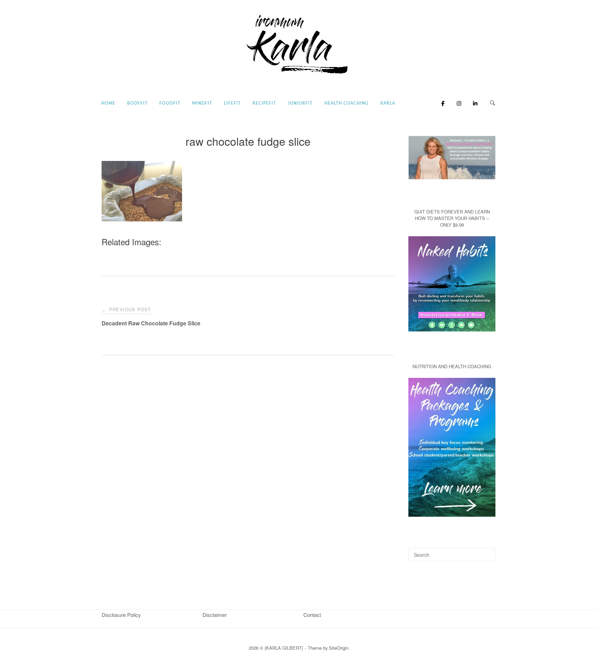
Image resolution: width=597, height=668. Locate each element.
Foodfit (169, 103)
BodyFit (137, 103)
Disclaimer (214, 614)
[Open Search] (492, 103)
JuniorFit (300, 103)
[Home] (298, 74)
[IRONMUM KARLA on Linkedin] (473, 103)
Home (108, 103)
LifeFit (232, 103)
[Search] (487, 551)
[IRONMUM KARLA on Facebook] (441, 103)
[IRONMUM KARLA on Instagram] (457, 103)
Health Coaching (346, 103)
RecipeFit (264, 103)
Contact (312, 614)
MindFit (202, 103)
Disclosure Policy (121, 614)
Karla (387, 103)
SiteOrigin (339, 648)
